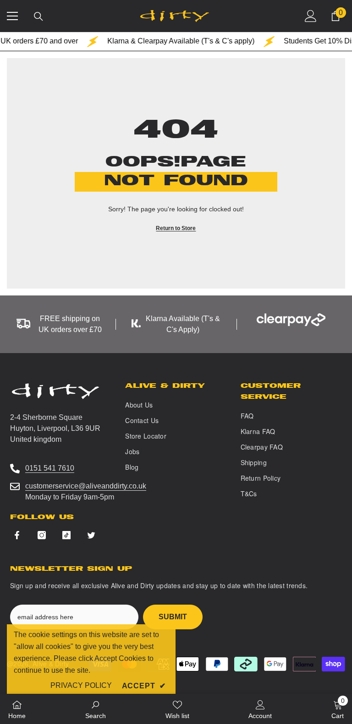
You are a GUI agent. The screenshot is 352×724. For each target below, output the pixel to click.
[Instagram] (42, 535)
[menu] (12, 16)
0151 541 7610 (49, 468)
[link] (95, 709)
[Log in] (311, 16)
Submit (173, 617)
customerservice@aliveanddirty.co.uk (85, 486)
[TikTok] (66, 535)
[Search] (38, 16)
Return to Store (176, 228)
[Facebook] (17, 535)
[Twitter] (91, 535)
